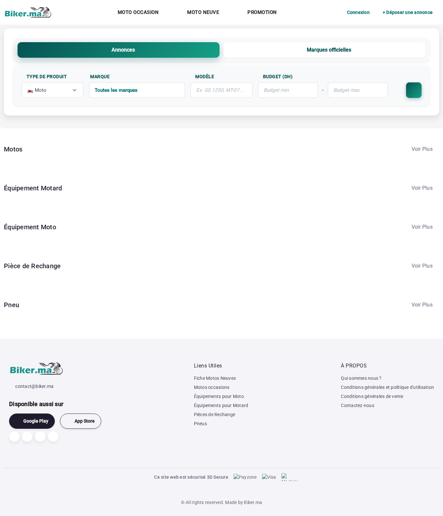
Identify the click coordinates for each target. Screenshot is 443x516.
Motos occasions (212, 387)
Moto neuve (203, 12)
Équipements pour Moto (219, 396)
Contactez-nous (357, 405)
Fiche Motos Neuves (215, 378)
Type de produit (47, 76)
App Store (85, 421)
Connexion (358, 12)
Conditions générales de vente (372, 396)
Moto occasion (138, 12)
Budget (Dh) (278, 76)
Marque (100, 76)
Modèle (204, 76)
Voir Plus (422, 149)
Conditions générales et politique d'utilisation (387, 387)
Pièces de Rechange (214, 414)
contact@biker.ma (34, 386)
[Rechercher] (414, 90)
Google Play (35, 421)
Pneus (200, 423)
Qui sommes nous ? (361, 378)
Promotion (262, 12)
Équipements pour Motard (221, 405)
